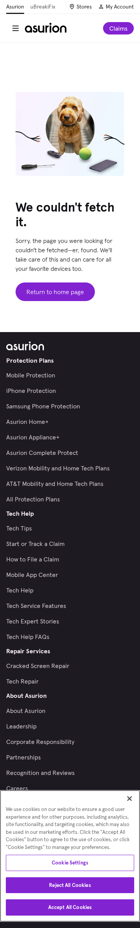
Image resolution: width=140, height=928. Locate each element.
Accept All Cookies (70, 907)
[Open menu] (15, 28)
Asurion (15, 6)
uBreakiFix (42, 6)
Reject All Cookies (70, 885)
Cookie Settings (70, 862)
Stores (84, 6)
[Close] (129, 798)
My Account (120, 6)
